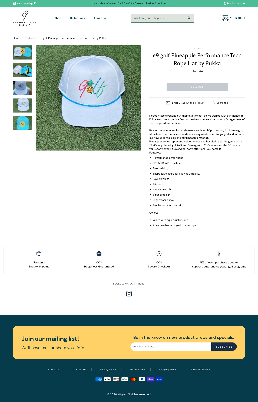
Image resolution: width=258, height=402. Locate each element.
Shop (57, 18)
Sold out (197, 86)
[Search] (189, 18)
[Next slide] (22, 124)
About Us (100, 18)
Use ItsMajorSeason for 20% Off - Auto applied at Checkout (129, 3)
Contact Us (79, 369)
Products (29, 38)
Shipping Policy (168, 369)
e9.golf (122, 394)
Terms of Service (200, 369)
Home (16, 38)
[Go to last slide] (22, 51)
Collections (77, 18)
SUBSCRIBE (224, 346)
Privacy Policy (108, 369)
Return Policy (137, 369)
